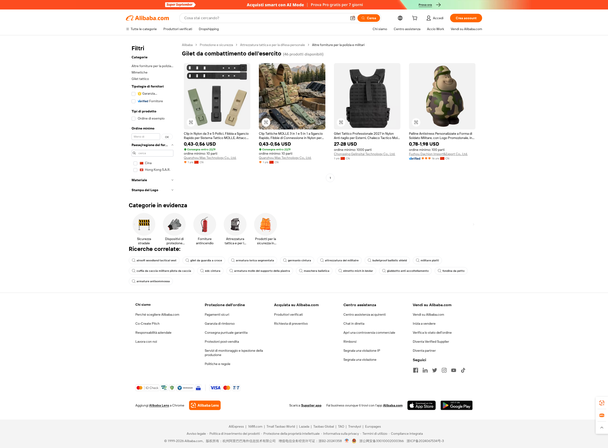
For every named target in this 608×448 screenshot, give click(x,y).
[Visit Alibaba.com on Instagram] (444, 370)
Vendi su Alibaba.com (428, 314)
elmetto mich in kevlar (358, 270)
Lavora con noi (146, 341)
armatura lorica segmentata (255, 260)
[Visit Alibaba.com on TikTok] (463, 370)
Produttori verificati (288, 314)
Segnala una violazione (359, 359)
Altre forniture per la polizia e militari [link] (338, 45)
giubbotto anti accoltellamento (408, 270)
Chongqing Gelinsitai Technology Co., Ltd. (364, 154)
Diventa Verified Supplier (431, 341)
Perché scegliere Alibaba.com (157, 314)
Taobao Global (323, 426)
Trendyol (354, 426)
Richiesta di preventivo (291, 323)
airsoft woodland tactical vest (156, 260)
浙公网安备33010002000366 (381, 441)
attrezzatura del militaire (342, 260)
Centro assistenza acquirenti (364, 314)
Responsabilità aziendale (153, 332)
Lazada (304, 426)
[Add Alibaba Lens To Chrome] (205, 405)
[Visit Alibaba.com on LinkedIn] (425, 370)
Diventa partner (424, 350)
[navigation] (152, 119)
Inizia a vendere (424, 323)
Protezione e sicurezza (216, 45)
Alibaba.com (393, 405)
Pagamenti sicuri (217, 314)
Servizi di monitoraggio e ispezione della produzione (234, 353)
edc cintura (212, 270)
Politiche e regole (217, 364)
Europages (373, 426)
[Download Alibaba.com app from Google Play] (457, 405)
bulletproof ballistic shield (389, 260)
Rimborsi (349, 341)
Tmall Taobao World (280, 426)
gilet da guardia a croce (206, 260)
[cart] (415, 19)
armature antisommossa (153, 281)
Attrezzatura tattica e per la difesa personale (272, 45)
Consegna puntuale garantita (226, 332)
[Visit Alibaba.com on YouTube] (453, 370)
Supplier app (311, 405)
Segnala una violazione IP (361, 350)
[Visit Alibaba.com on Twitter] (434, 370)
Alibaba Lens (159, 405)
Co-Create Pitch (147, 323)
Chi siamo (143, 304)
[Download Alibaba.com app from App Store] (421, 405)
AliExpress (236, 426)
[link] (602, 403)
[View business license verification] (347, 441)
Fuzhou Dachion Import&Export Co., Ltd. (438, 154)
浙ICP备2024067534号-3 (425, 441)
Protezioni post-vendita (222, 341)
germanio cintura (299, 260)
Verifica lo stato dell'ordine (432, 332)
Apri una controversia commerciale (369, 332)
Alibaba (187, 45)
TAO (341, 426)
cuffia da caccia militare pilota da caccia (164, 270)
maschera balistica (316, 270)
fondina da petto (453, 270)
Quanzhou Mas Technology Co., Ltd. (210, 158)
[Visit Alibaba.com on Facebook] (415, 370)
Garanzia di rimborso (220, 323)
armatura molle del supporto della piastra (262, 270)
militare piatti (430, 260)
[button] (353, 18)
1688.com (255, 426)
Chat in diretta (353, 323)
